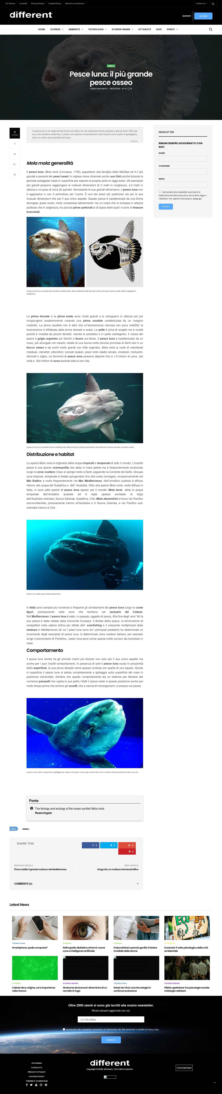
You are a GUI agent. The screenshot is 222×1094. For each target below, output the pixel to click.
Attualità (144, 29)
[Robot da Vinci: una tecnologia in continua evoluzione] (136, 968)
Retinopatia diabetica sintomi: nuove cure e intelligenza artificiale (84, 949)
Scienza (55, 29)
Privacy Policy (37, 3)
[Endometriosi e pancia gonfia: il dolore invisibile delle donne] (136, 928)
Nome (162, 153)
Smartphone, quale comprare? (30, 947)
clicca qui (197, 198)
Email (162, 178)
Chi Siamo (10, 3)
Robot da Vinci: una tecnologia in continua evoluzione (132, 989)
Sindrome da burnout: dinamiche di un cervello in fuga (85, 989)
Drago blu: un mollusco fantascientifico (117, 869)
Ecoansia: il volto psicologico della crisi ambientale (186, 949)
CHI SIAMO (36, 1063)
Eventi (171, 29)
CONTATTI (36, 1067)
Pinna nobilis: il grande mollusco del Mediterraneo (40, 869)
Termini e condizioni (74, 3)
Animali (111, 66)
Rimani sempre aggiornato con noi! (180, 145)
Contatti (23, 3)
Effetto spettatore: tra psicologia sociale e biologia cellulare (186, 989)
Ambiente (74, 29)
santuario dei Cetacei (126, 612)
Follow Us (200, 3)
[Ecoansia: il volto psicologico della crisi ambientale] (187, 928)
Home (41, 29)
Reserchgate (43, 813)
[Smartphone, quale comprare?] (35, 928)
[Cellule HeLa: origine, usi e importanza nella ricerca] (35, 968)
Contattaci (184, 1068)
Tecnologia (96, 29)
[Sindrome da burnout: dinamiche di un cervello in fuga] (86, 968)
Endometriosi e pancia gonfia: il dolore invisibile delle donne (135, 949)
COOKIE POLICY (36, 1076)
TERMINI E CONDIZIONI (37, 1081)
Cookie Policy (54, 3)
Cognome (164, 165)
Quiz (159, 29)
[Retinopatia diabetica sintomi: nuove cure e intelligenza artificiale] (86, 928)
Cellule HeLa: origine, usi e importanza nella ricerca (33, 989)
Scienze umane (121, 29)
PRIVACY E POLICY (36, 1072)
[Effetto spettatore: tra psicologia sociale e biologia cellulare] (187, 968)
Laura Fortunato (99, 88)
